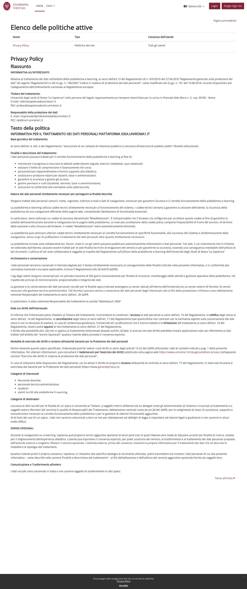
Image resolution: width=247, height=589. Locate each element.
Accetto (123, 585)
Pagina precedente (225, 20)
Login (214, 6)
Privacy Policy (123, 581)
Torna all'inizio (224, 478)
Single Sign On (233, 6)
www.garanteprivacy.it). (105, 366)
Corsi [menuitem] (49, 5)
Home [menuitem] (39, 5)
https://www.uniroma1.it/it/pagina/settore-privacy (189, 352)
